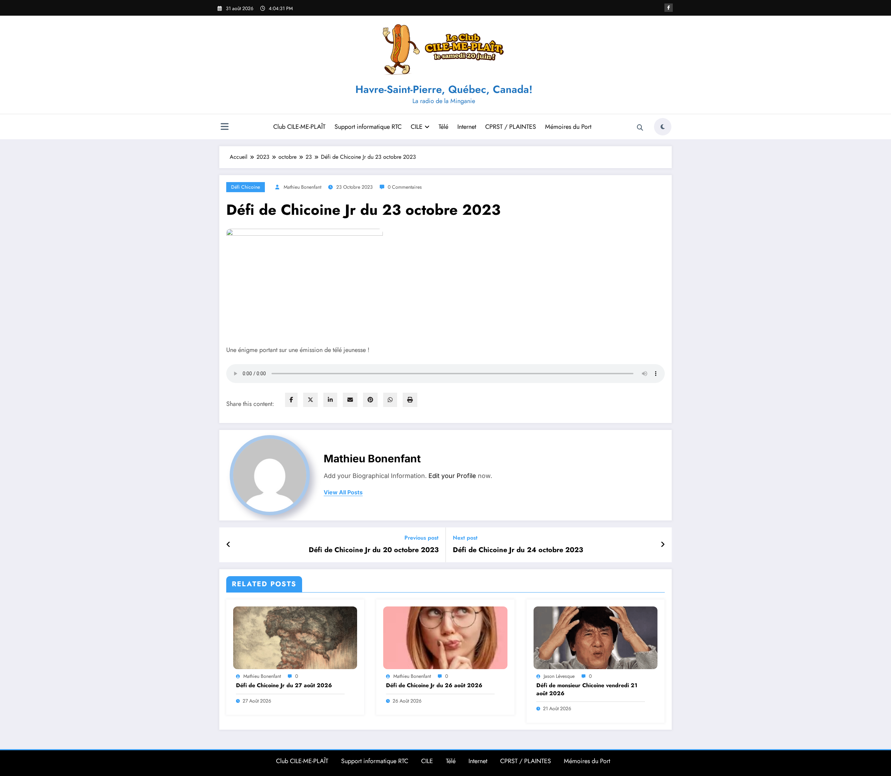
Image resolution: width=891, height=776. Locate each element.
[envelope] (350, 400)
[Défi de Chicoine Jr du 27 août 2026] (295, 637)
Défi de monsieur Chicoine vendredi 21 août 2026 (586, 689)
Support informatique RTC (368, 126)
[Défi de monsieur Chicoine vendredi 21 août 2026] (595, 637)
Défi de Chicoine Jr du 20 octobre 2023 (374, 550)
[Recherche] (640, 127)
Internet (466, 126)
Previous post (421, 537)
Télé (443, 126)
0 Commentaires (405, 186)
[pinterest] (370, 400)
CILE (417, 126)
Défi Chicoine (245, 186)
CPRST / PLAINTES (510, 126)
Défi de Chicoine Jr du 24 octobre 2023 (518, 550)
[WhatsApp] (390, 400)
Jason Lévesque (559, 676)
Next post (465, 537)
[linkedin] (330, 400)
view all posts (343, 492)
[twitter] (310, 400)
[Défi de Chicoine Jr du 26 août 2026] (445, 637)
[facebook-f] (668, 7)
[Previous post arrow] (228, 544)
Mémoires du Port (568, 126)
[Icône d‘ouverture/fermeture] (224, 127)
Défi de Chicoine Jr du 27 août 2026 (284, 685)
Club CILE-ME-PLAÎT (299, 126)
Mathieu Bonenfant (302, 186)
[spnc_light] (662, 126)
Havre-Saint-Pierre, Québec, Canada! (444, 89)
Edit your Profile (452, 475)
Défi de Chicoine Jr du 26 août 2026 (434, 685)
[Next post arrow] (663, 544)
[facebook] (291, 400)
